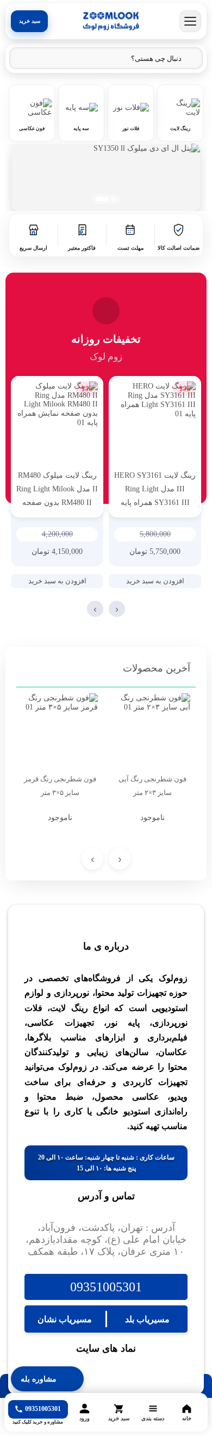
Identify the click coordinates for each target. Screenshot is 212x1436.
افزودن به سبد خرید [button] (155, 581)
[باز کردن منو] (190, 21)
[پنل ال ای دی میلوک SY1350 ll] (106, 177)
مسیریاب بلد (147, 1319)
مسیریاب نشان (65, 1319)
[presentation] (117, 609)
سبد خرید (29, 21)
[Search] (23, 59)
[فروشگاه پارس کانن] (111, 21)
